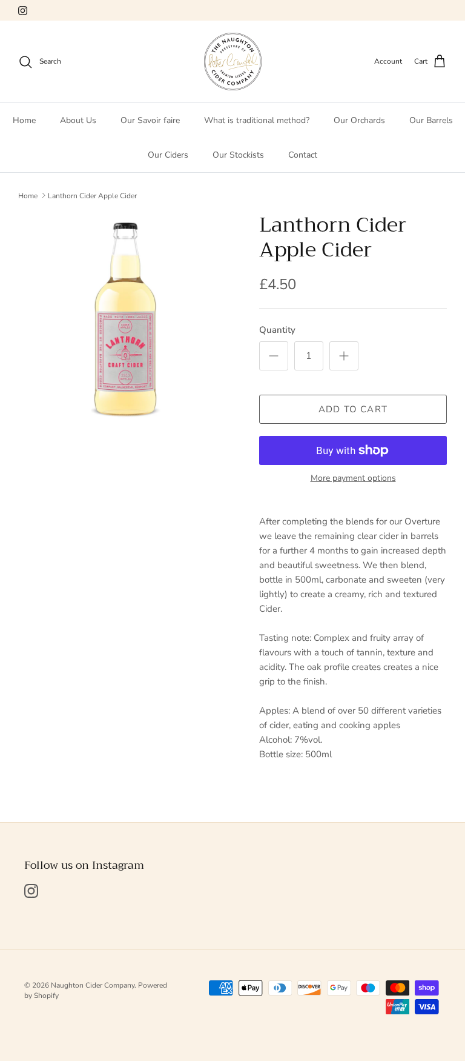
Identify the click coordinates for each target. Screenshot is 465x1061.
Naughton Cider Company (92, 985)
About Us (78, 120)
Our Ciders (168, 155)
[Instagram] (22, 10)
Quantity (277, 330)
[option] (125, 320)
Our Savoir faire (150, 120)
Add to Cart (353, 409)
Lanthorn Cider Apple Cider (92, 195)
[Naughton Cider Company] (233, 61)
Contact (302, 155)
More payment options (353, 479)
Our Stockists (238, 155)
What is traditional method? (256, 120)
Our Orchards (359, 120)
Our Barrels (431, 120)
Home (24, 120)
